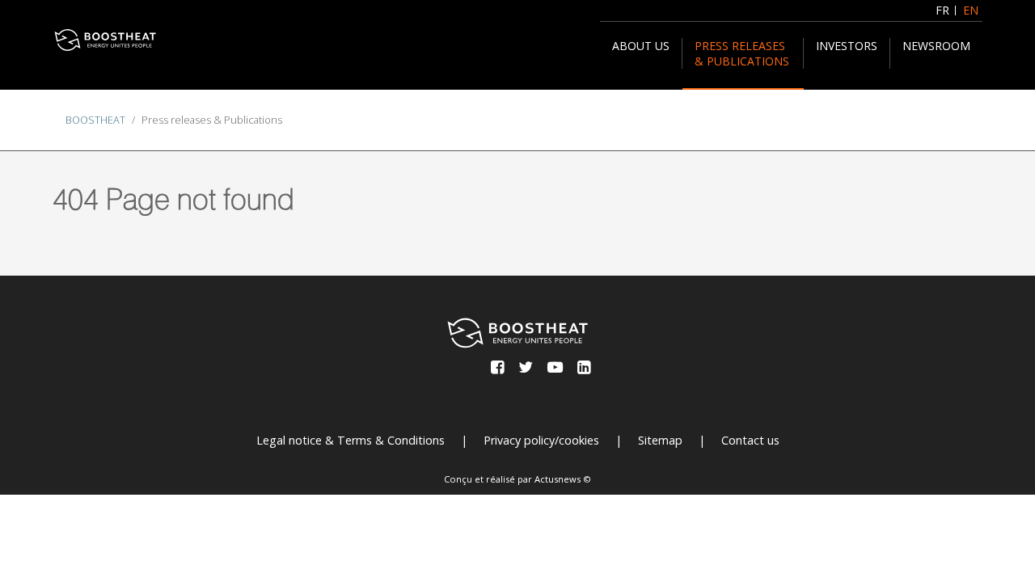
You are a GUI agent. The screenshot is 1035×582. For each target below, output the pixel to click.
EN (970, 10)
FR (942, 10)
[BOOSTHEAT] (105, 40)
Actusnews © (562, 479)
